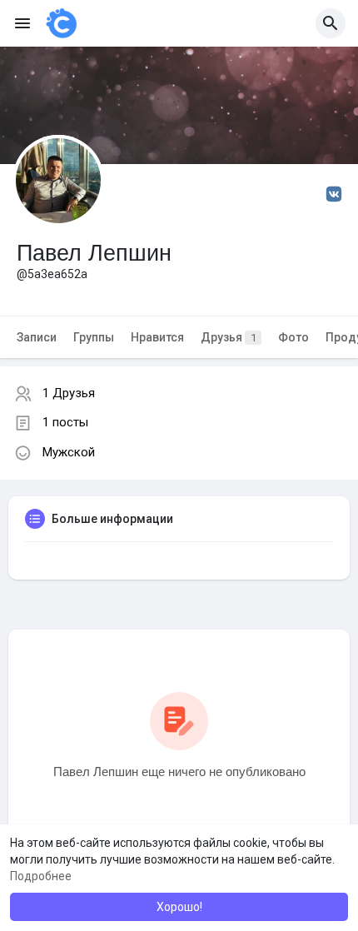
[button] (331, 23)
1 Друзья (68, 393)
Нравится (157, 337)
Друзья (228, 337)
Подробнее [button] (41, 876)
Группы (93, 337)
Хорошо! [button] (179, 907)
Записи (37, 337)
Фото (293, 337)
